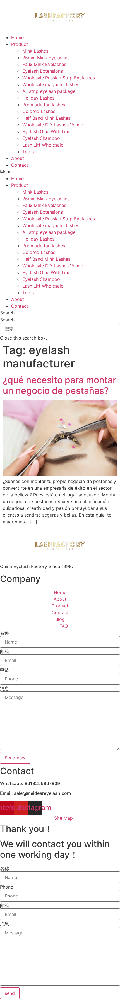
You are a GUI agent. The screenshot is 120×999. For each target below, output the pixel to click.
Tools (28, 151)
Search (7, 319)
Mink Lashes (35, 51)
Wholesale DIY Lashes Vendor (53, 125)
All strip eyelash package (48, 91)
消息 (4, 688)
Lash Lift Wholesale (42, 145)
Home (17, 37)
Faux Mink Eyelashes (44, 64)
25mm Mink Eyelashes (45, 57)
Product (19, 44)
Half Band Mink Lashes (46, 118)
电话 (4, 670)
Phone (6, 887)
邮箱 (4, 651)
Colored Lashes (38, 111)
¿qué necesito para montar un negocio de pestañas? (59, 385)
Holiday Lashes (38, 98)
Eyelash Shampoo (41, 138)
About (17, 158)
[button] (60, 171)
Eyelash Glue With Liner (47, 131)
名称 (4, 633)
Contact (19, 165)
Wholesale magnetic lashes (50, 84)
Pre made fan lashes (43, 104)
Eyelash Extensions (42, 71)
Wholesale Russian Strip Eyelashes (58, 78)
